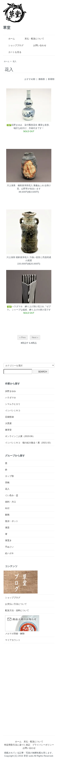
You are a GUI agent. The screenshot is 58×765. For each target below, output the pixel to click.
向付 (7, 508)
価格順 (41, 79)
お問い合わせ (39, 45)
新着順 (51, 79)
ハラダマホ (10, 397)
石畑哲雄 (9, 417)
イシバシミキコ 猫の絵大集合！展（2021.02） (28, 442)
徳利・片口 (10, 502)
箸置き (8, 540)
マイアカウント (12, 640)
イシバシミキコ (12, 410)
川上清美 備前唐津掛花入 (20, 185)
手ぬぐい (9, 547)
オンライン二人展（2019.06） (20, 436)
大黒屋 (8, 423)
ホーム (11, 38)
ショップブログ (16, 45)
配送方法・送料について (17, 610)
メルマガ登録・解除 (15, 633)
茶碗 (7, 482)
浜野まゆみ (10, 391)
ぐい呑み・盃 (11, 495)
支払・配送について (34, 38)
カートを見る (14, 52)
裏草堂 (8, 430)
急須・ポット (11, 521)
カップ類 (9, 476)
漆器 (7, 527)
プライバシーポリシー (43, 745)
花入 (14, 61)
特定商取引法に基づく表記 (17, 745)
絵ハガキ (9, 553)
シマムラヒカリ (12, 404)
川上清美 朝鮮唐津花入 (17, 257)
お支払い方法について (16, 604)
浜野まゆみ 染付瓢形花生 (24, 125)
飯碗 (7, 514)
